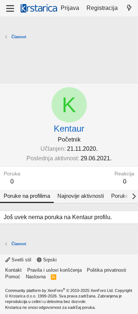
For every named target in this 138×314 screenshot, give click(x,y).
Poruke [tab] (119, 196)
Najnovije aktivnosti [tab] (80, 196)
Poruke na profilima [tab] (27, 196)
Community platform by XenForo (59, 290)
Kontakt (13, 270)
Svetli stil (20, 260)
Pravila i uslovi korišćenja (54, 270)
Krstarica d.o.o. (22, 296)
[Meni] (10, 8)
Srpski (49, 260)
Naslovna (36, 276)
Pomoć (12, 276)
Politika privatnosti (106, 270)
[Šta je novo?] (129, 8)
